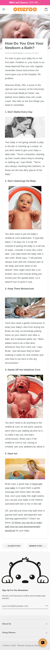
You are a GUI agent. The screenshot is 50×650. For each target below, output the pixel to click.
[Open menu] (6, 9)
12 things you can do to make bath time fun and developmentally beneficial (23, 526)
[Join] (45, 606)
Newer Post (37, 546)
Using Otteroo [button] (9, 632)
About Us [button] (6, 624)
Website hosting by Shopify (29, 645)
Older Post (13, 546)
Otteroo (7, 645)
